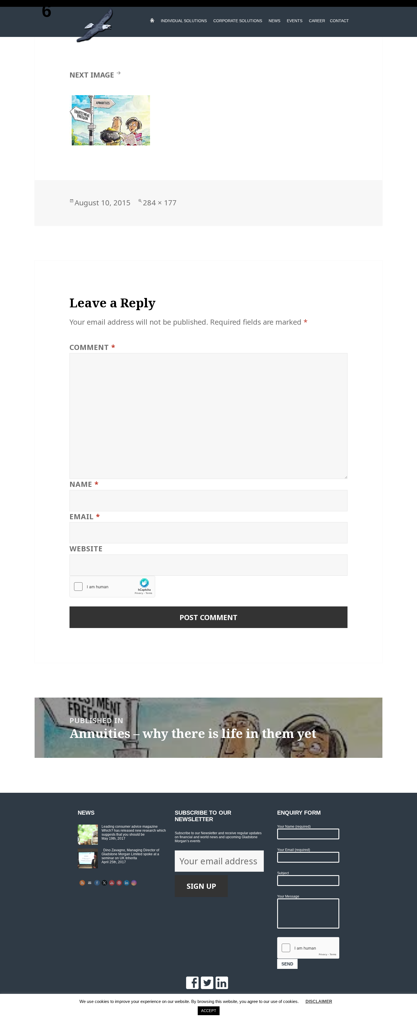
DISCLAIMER (319, 1001)
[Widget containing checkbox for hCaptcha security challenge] (112, 586)
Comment (92, 347)
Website (86, 549)
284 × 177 (160, 203)
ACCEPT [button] (208, 1011)
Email (85, 517)
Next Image (92, 75)
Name (84, 484)
